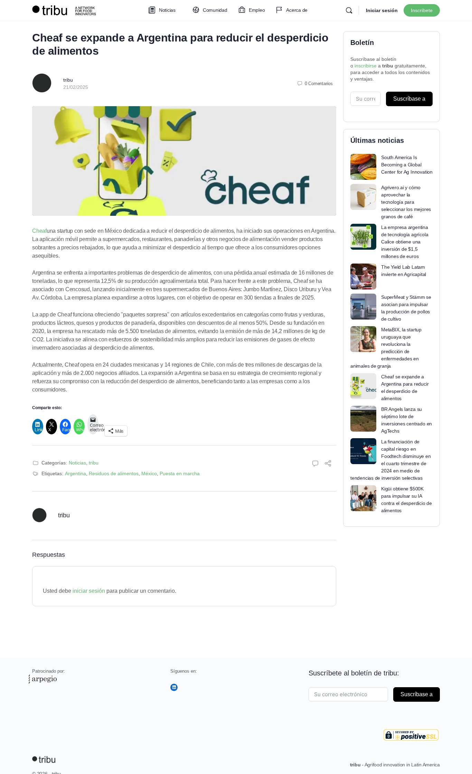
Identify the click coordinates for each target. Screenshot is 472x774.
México (149, 473)
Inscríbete (422, 10)
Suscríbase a (409, 99)
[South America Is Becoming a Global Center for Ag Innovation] (363, 167)
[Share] (328, 464)
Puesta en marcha (180, 473)
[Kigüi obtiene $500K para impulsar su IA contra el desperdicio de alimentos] (363, 498)
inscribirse (366, 65)
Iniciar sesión (382, 10)
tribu (68, 80)
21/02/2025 (75, 87)
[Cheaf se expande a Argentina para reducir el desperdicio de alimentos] (363, 386)
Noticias (77, 463)
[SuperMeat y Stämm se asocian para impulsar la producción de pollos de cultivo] (363, 307)
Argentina (75, 473)
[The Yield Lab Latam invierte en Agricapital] (363, 276)
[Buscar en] (349, 10)
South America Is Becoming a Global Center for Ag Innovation (407, 165)
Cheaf (39, 231)
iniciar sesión (89, 591)
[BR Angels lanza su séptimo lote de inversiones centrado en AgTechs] (363, 419)
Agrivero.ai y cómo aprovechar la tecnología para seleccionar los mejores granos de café (406, 202)
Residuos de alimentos (114, 473)
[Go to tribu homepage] (66, 9)
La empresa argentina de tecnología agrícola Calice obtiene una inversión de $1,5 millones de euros (404, 241)
